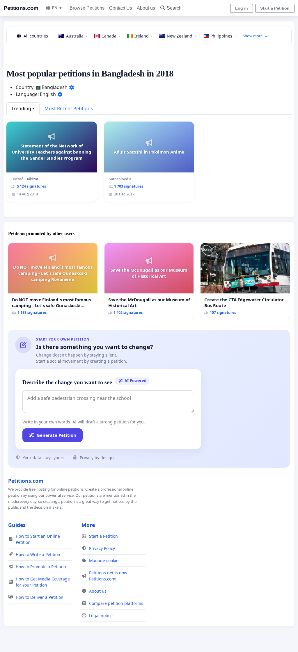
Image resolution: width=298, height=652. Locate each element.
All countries (38, 36)
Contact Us (120, 8)
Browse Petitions (87, 8)
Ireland (143, 36)
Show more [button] (252, 35)
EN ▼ (57, 8)
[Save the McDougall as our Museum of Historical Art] (149, 281)
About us (146, 8)
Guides (17, 524)
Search (174, 8)
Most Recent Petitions (69, 108)
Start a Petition (275, 8)
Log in (241, 8)
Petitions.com (20, 8)
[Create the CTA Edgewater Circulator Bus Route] (245, 281)
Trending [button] (21, 108)
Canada (111, 36)
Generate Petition (56, 435)
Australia (76, 36)
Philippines (223, 36)
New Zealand (181, 36)
